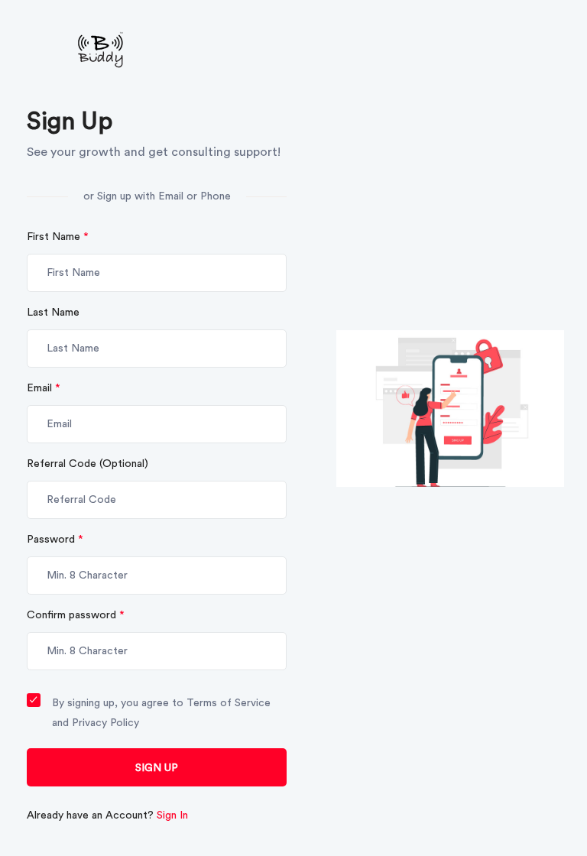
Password (55, 539)
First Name (58, 237)
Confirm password (76, 615)
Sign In (172, 815)
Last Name (53, 312)
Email (43, 388)
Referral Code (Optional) (87, 464)
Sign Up (156, 768)
